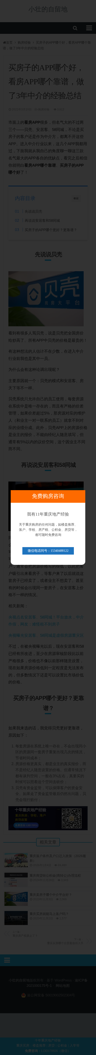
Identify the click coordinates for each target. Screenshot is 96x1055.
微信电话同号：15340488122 (48, 550)
